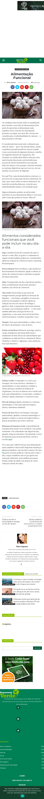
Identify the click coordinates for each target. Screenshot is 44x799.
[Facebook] (22, 564)
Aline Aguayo (11, 82)
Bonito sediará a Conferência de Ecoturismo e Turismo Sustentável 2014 (33, 523)
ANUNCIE (22, 785)
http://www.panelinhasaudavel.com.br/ (22, 549)
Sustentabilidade (21, 69)
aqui (10, 439)
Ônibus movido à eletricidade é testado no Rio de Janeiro (11, 522)
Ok (22, 796)
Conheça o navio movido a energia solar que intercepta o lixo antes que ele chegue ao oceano (27, 581)
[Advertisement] (22, 34)
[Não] (41, 792)
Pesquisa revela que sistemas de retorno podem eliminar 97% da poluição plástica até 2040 (26, 601)
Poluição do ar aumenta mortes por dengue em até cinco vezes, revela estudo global (26, 591)
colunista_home (14, 498)
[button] (40, 60)
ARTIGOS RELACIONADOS (13, 574)
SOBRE (22, 776)
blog (4, 453)
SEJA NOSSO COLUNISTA (22, 780)
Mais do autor (31, 574)
